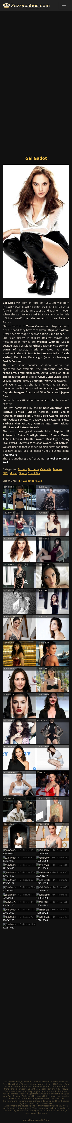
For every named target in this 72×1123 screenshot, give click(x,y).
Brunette (33, 469)
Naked (6, 1093)
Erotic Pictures (19, 1098)
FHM (5, 473)
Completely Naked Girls (43, 1098)
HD (20, 481)
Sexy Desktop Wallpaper (19, 1096)
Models (42, 1088)
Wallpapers (30, 481)
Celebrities (32, 1088)
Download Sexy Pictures (57, 1100)
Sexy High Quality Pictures (15, 1084)
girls (45, 1086)
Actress (22, 469)
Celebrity (45, 469)
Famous (57, 469)
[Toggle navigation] (64, 5)
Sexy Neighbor (35, 1091)
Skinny (23, 473)
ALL (40, 481)
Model (13, 473)
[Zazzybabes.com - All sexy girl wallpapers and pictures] (26, 5)
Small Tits (34, 473)
